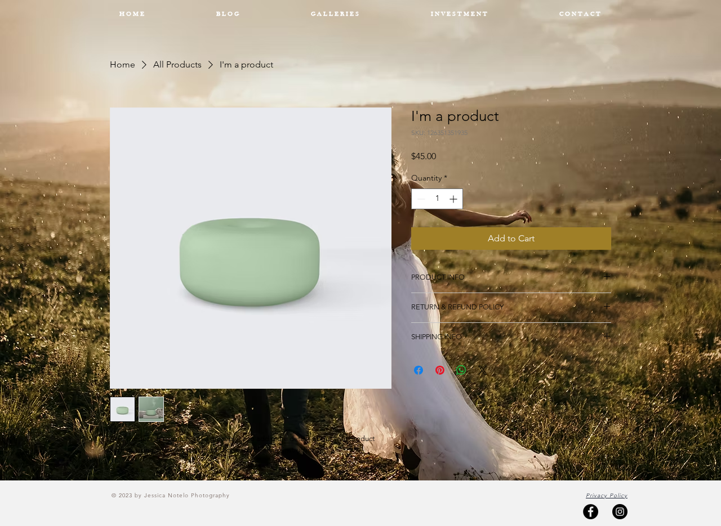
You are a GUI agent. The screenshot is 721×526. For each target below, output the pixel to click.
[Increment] (454, 199)
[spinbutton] (437, 199)
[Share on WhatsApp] (461, 370)
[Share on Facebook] (418, 370)
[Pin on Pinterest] (440, 370)
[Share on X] (482, 370)
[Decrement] (420, 199)
